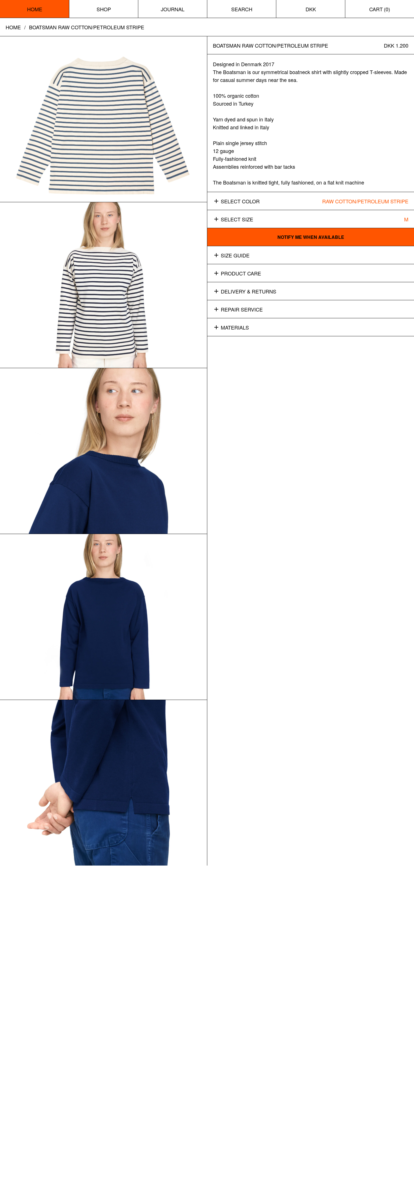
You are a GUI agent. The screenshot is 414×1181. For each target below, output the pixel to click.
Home (34, 9)
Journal (172, 9)
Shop (104, 9)
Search (241, 9)
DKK (311, 9)
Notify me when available (310, 237)
